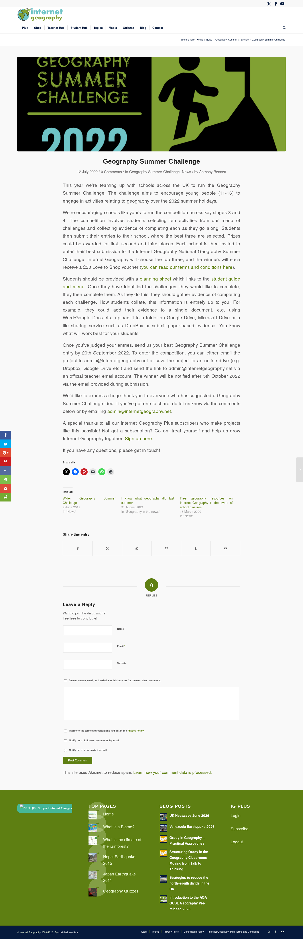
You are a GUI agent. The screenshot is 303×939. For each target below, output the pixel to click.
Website (121, 663)
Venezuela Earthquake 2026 (191, 826)
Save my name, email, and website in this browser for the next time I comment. (115, 680)
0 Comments (111, 171)
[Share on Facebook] (77, 548)
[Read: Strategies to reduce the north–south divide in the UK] (163, 879)
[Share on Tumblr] (196, 548)
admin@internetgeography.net (139, 411)
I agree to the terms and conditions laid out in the (106, 730)
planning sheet (155, 278)
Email (121, 646)
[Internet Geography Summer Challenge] (151, 104)
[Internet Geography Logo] (40, 14)
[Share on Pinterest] (166, 548)
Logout (237, 841)
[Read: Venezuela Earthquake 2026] (163, 828)
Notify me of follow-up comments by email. (94, 740)
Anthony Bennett (212, 171)
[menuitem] (24, 27)
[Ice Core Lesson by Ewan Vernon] (299, 469)
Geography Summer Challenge (154, 171)
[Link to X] (269, 3)
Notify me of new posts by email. (88, 750)
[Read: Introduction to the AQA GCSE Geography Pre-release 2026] (163, 899)
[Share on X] (107, 548)
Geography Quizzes (120, 891)
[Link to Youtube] (282, 3)
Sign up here (138, 438)
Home (108, 814)
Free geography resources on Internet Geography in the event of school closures (206, 502)
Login (235, 815)
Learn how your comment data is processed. (172, 772)
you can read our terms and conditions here (186, 266)
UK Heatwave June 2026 (189, 815)
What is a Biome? (118, 826)
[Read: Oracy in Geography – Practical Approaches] (163, 839)
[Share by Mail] (225, 548)
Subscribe (239, 828)
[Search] (283, 27)
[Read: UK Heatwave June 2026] (163, 817)
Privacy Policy (136, 730)
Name (121, 628)
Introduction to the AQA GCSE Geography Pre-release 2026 (188, 903)
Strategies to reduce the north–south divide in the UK (189, 883)
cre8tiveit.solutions (69, 932)
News (186, 171)
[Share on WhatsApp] (137, 548)
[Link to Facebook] (275, 3)
